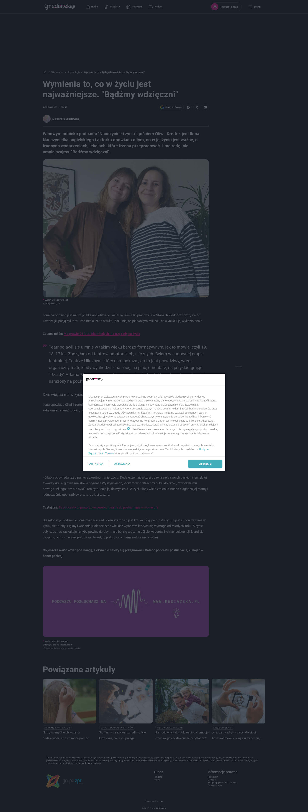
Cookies (109, 453)
